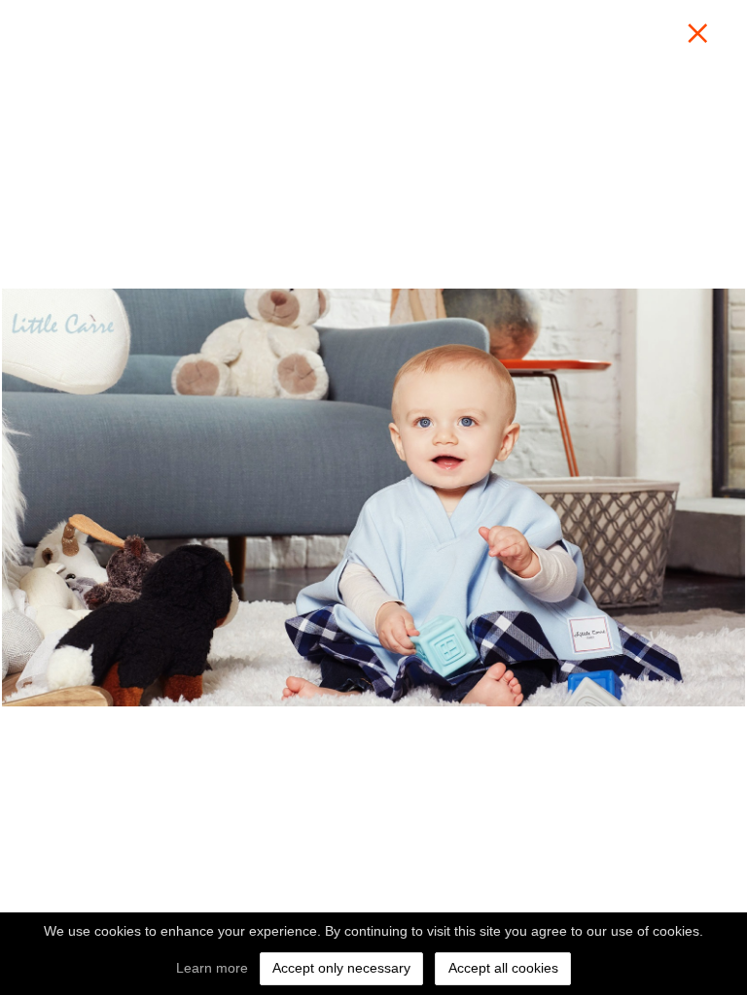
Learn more (212, 968)
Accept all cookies (503, 968)
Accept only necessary (341, 968)
